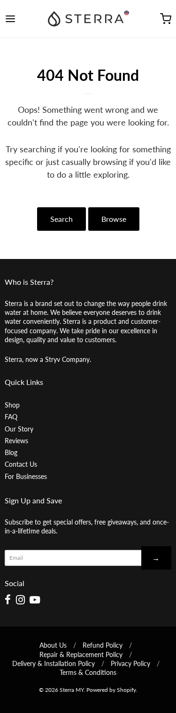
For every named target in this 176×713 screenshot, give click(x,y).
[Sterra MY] (88, 19)
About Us (53, 645)
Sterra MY (72, 689)
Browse (113, 218)
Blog (11, 452)
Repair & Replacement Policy (80, 654)
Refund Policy (102, 645)
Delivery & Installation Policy (53, 663)
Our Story (19, 429)
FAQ (11, 417)
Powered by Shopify (111, 689)
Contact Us (21, 464)
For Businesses (26, 476)
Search (61, 218)
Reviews (16, 441)
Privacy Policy (130, 663)
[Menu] (21, 18)
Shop (12, 405)
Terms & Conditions (88, 672)
